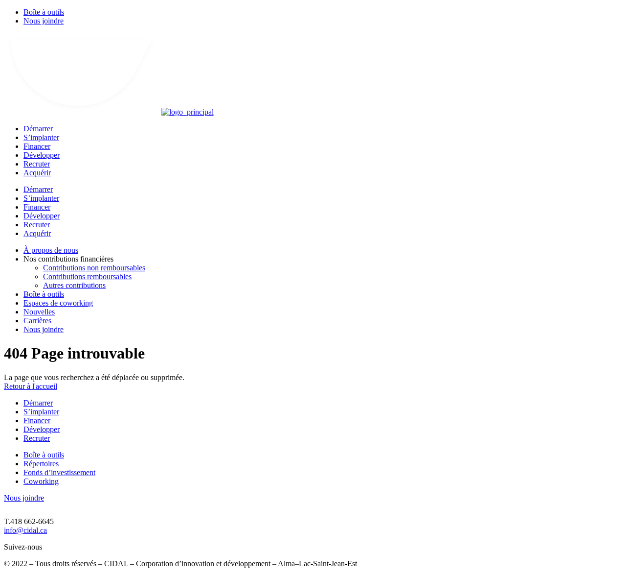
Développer (41, 155)
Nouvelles (39, 312)
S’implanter (41, 137)
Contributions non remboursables (94, 268)
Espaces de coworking (58, 303)
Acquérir (37, 172)
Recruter (36, 164)
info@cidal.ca (25, 530)
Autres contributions (74, 285)
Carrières (37, 320)
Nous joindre (43, 21)
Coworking (41, 481)
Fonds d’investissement (59, 472)
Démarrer (38, 128)
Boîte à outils (43, 12)
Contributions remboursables (87, 276)
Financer (36, 146)
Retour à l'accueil (30, 386)
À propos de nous (50, 250)
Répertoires (41, 463)
